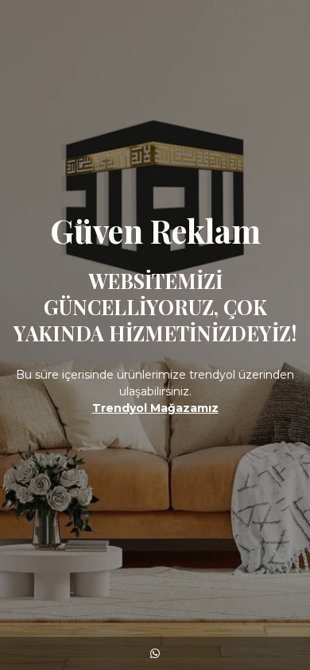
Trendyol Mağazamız (155, 408)
